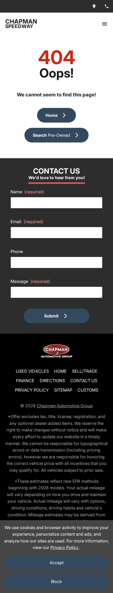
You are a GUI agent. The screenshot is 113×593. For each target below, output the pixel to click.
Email (27, 221)
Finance (25, 380)
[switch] (104, 24)
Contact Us (83, 380)
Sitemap (63, 390)
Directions (52, 380)
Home (60, 371)
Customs (88, 390)
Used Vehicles (32, 371)
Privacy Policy (32, 390)
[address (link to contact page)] (94, 6)
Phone (17, 251)
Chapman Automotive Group (65, 405)
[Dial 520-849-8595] (106, 6)
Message (30, 281)
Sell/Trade (84, 371)
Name (27, 191)
